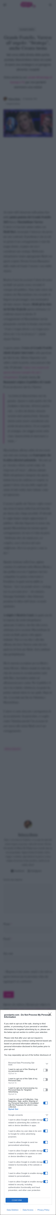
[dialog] (28, 1112)
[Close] (50, 1015)
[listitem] (28, 1064)
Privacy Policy (43, 1210)
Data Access (28, 1210)
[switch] (45, 1070)
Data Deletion (12, 1210)
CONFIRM (17, 1200)
